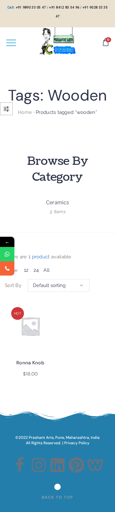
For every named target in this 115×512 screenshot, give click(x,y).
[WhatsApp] (7, 254)
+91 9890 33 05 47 (31, 7)
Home (25, 112)
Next (107, 205)
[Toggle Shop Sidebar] (6, 108)
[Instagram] (39, 465)
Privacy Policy (76, 442)
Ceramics (57, 203)
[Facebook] (19, 465)
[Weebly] (95, 465)
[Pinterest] (76, 465)
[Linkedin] (57, 465)
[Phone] (7, 268)
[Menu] (11, 42)
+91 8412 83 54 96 (64, 7)
